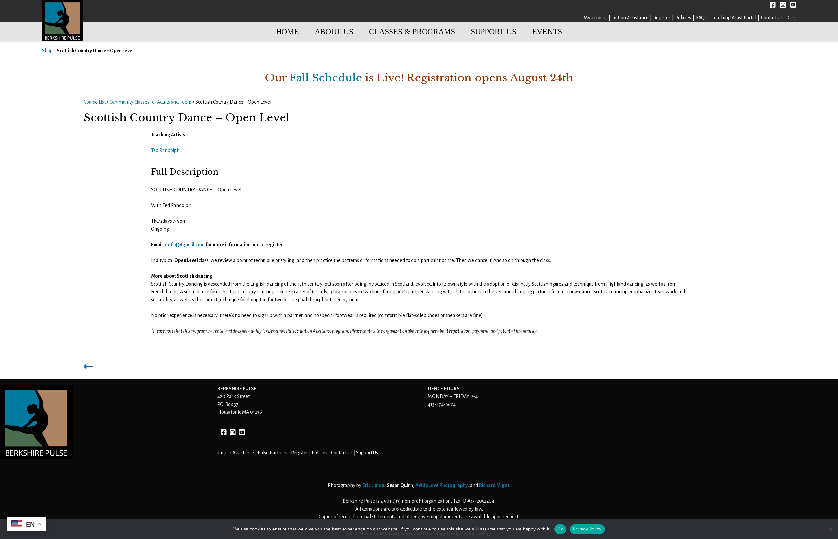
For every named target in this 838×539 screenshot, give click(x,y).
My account (595, 17)
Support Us (493, 32)
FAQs (701, 17)
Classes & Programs (412, 32)
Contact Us (772, 17)
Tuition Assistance (630, 17)
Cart (792, 17)
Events (547, 32)
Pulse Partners (272, 452)
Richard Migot (494, 485)
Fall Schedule (326, 77)
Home (287, 32)
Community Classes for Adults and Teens (150, 102)
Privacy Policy (587, 528)
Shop (47, 50)
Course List (95, 102)
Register (661, 17)
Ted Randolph (165, 150)
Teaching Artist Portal (734, 17)
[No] (830, 529)
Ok (560, 528)
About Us (334, 32)
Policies (683, 17)
